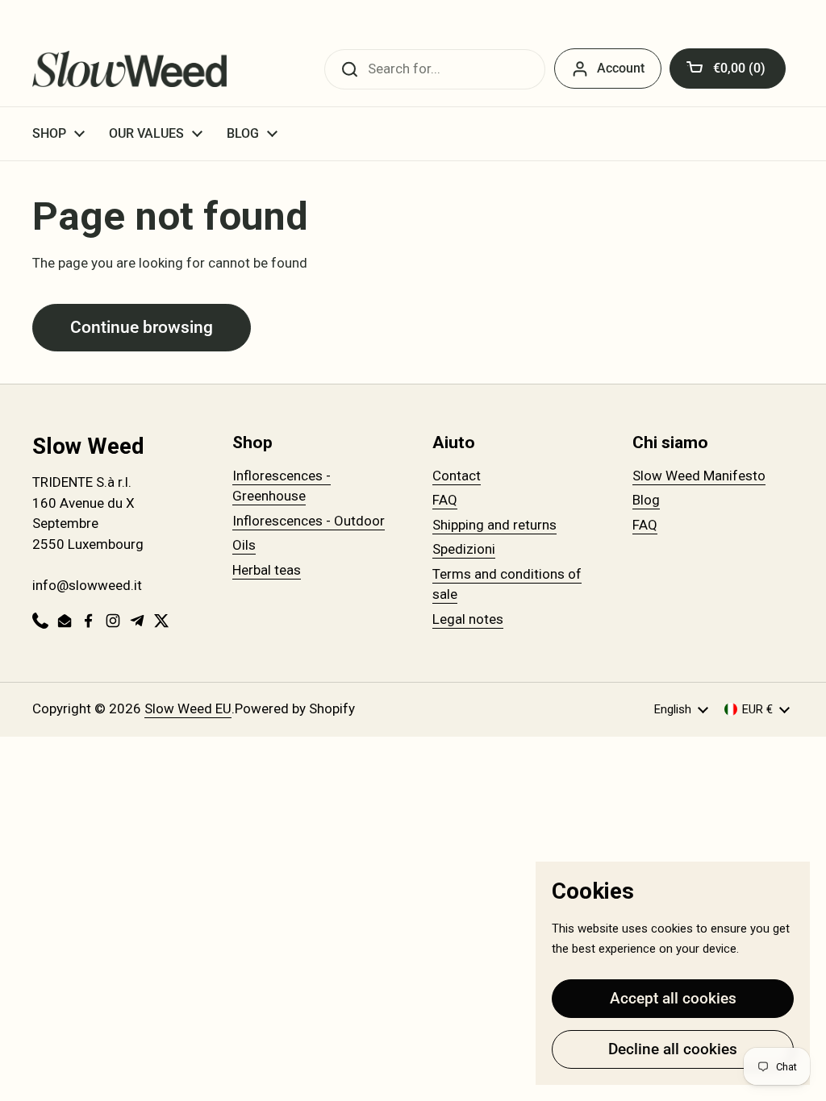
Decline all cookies (672, 1049)
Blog (646, 500)
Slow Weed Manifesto (699, 475)
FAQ (444, 500)
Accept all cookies (673, 998)
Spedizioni (463, 549)
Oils (244, 545)
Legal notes (467, 619)
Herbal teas (266, 570)
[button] (728, 68)
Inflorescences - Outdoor (308, 521)
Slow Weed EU (188, 708)
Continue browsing (141, 327)
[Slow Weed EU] (129, 69)
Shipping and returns (494, 525)
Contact (456, 475)
